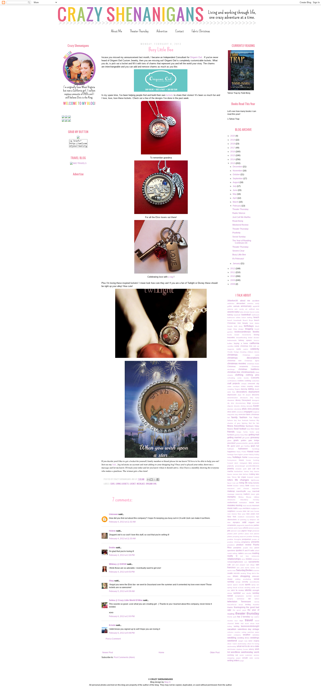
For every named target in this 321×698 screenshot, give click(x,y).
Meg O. (167, 682)
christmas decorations (243, 357)
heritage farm (232, 454)
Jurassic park (240, 469)
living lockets (122, 483)
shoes (235, 576)
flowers (230, 429)
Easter (256, 406)
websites (255, 635)
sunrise (249, 596)
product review (243, 545)
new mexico (232, 514)
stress (229, 593)
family (234, 417)
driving (243, 406)
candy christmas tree (243, 346)
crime (229, 386)
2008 (233, 284)
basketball (246, 315)
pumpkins (237, 548)
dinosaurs (244, 398)
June (235, 190)
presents (255, 542)
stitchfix (248, 590)
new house (254, 511)
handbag (255, 449)
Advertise (161, 31)
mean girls (255, 494)
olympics (236, 522)
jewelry (230, 468)
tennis (256, 602)
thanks (230, 607)
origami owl (151, 483)
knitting (252, 474)
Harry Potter (241, 452)
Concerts (255, 378)
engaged (248, 412)
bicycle (230, 326)
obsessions (232, 519)
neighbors (231, 511)
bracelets (231, 337)
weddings (254, 638)
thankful (256, 604)
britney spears (245, 340)
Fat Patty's (254, 417)
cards (238, 349)
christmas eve (234, 361)
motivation (243, 502)
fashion (243, 417)
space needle (238, 585)
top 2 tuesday (243, 617)
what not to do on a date (248, 646)
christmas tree (233, 372)
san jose (240, 568)
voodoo (237, 632)
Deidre (112, 547)
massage (230, 494)
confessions (232, 381)
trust (257, 623)
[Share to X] (154, 479)
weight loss (242, 641)
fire (254, 423)
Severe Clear (238, 251)
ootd (244, 522)
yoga (242, 661)
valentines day (244, 629)
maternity (238, 494)
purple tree (248, 548)
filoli (250, 423)
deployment (253, 392)
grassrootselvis (242, 443)
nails (235, 508)
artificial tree (254, 309)
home (244, 457)
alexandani (240, 303)
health (256, 452)
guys (253, 446)
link (114, 464)
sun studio (246, 593)
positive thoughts (234, 539)
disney (238, 400)
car (254, 346)
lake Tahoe (232, 477)
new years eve (252, 514)
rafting (234, 553)
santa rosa (231, 570)
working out (232, 655)
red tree (244, 556)
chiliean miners (253, 352)
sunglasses (239, 596)
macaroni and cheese (238, 488)
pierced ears (236, 531)
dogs (249, 403)
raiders (241, 553)
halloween (243, 449)
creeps (243, 383)
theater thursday (247, 613)
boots (229, 335)
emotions (240, 412)
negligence (255, 508)
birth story (238, 326)
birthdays (249, 326)
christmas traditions (248, 369)
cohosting (231, 378)
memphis (231, 497)
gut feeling (245, 446)
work (256, 652)
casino (245, 349)
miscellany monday (249, 500)
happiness (231, 452)
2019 (233, 140)
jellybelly (230, 466)
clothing (239, 374)
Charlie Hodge (233, 352)
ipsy (250, 463)
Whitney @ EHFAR (118, 564)
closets (230, 375)
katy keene (254, 471)
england (256, 412)
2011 (233, 272)
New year (241, 514)
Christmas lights (252, 361)
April (235, 198)
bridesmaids (232, 340)
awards (230, 312)
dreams (237, 406)
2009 (233, 280)
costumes (255, 381)
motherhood (232, 502)
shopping (245, 576)
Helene (112, 531)
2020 (233, 136)
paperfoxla (249, 525)
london (236, 486)
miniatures (231, 500)
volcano (230, 632)
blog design (238, 329)
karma (246, 471)
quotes (239, 550)
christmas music (253, 364)
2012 (233, 268)
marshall (255, 491)
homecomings (253, 457)
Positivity (236, 233)
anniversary (246, 306)
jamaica (256, 463)
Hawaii (250, 451)
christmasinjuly (248, 372)
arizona (230, 309)
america (250, 303)
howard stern (232, 463)
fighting (244, 423)
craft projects (233, 383)
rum (245, 562)
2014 (233, 159)
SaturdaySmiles (244, 570)
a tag (170, 277)
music (230, 508)
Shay (111, 581)
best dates (254, 323)
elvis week (231, 412)
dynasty (249, 406)
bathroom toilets (233, 317)
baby (237, 312)
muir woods (247, 505)
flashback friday (252, 426)
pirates (230, 534)
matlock (246, 494)
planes (256, 534)
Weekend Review (240, 225)
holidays (237, 457)
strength (255, 590)
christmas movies (236, 363)
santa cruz (254, 568)
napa (240, 508)
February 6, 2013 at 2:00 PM (122, 616)
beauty (245, 323)
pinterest (255, 531)
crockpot (236, 386)
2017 (233, 148)
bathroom (255, 315)
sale (229, 565)
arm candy (239, 309)
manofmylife (241, 491)
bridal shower (253, 337)
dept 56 (241, 395)
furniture (230, 435)
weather (246, 635)
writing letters (233, 660)
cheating (243, 352)
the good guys (239, 610)
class (257, 372)
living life (243, 483)
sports (247, 584)
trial (242, 623)
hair (257, 446)
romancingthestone (235, 562)
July (235, 186)
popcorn (243, 536)
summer (237, 593)
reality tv (232, 556)
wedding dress (243, 638)
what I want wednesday (236, 644)
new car (246, 511)
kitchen (245, 474)
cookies (240, 381)
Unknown (113, 514)
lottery (242, 486)
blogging (249, 329)
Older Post (215, 652)
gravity (251, 443)
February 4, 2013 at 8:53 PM (122, 572)
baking (230, 315)
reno (243, 559)
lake (257, 474)
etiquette (230, 414)
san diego (250, 565)
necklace (141, 483)
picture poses (254, 528)
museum (255, 505)
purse (256, 548)
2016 (233, 151)
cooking (248, 381)
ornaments (231, 525)
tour (236, 621)
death (257, 389)
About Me (116, 31)
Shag (249, 573)
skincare (255, 576)
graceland (231, 443)
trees (237, 623)
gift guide (246, 438)
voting (244, 632)
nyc (257, 517)
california (254, 343)
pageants (240, 525)
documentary (241, 403)
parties (256, 525)
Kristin (112, 625)
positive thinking (253, 536)
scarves (256, 570)
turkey (229, 626)
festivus (252, 420)
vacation (231, 629)
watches (250, 632)
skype (229, 579)
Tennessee (246, 601)
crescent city (253, 383)
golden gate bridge (250, 440)
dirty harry (254, 398)
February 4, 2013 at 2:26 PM (122, 555)
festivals (245, 420)
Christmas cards (251, 355)
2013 (233, 163)
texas (241, 604)
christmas (232, 354)
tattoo (257, 599)
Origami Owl (196, 57)
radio (252, 550)
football (242, 429)
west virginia (253, 641)
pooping (236, 536)
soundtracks (254, 582)
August (236, 182)
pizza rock (249, 534)
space (229, 585)
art (246, 309)
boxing (256, 335)
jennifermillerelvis (252, 466)
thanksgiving (239, 607)
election (230, 409)
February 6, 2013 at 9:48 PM (122, 633)
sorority (245, 582)
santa (247, 568)
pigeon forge (246, 531)
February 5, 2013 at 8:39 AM (122, 591)
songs (238, 582)
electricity (237, 409)
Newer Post (107, 652)
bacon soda (254, 312)
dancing (244, 389)
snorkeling (247, 579)
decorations (241, 392)
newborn (241, 517)
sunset (256, 596)
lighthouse (255, 480)
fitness (230, 426)
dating (251, 389)
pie (228, 531)
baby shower (244, 312)
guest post (235, 446)
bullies (229, 343)
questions (231, 550)
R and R (246, 550)
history (251, 454)
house (241, 460)
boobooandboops (243, 332)
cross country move (250, 386)
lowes (252, 486)
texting (248, 604)
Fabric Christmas (201, 31)
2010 (233, 276)
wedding (231, 637)
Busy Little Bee (239, 254)
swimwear (240, 599)
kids (240, 474)
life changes (242, 479)
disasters (230, 400)
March (236, 202)
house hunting (252, 460)
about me (245, 300)
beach (256, 317)
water (257, 632)
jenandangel (240, 466)
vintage (255, 629)
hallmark (230, 449)
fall (228, 417)
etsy (236, 414)
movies (231, 505)
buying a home (241, 343)
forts (248, 429)
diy (228, 403)
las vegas (242, 477)
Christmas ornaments (237, 366)
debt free (231, 392)
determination (232, 398)
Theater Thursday (139, 31)
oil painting (242, 519)
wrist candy (254, 658)
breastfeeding (241, 337)
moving (239, 505)
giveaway (254, 437)
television (232, 601)
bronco (256, 340)
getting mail (254, 434)
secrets (237, 573)
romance (255, 559)
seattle (230, 573)
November (238, 170)
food (236, 428)
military (256, 497)
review (249, 559)
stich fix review (237, 590)
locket (133, 483)
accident (255, 301)
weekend (232, 640)
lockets (169, 95)
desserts (255, 395)
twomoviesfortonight (250, 626)
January (237, 263)
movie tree (254, 502)
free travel (255, 429)
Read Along (237, 221)
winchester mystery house (237, 649)
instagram (243, 463)
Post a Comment (113, 639)
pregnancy (245, 542)
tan (249, 599)
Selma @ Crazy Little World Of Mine (126, 600)
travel (249, 620)
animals (236, 306)
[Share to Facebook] (157, 479)
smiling (237, 579)
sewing (243, 573)
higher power (243, 454)
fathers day (232, 420)
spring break (232, 587)
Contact (179, 31)
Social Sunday (239, 237)
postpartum (246, 539)
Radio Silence (238, 213)
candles (230, 346)
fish (257, 423)
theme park (231, 617)
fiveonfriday (239, 426)
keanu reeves (232, 474)
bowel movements (243, 335)
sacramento (253, 562)
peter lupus (238, 528)
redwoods (255, 556)
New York (231, 517)
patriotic (230, 528)
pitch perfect (239, 534)
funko (245, 432)
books (256, 331)
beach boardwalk (234, 320)
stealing (247, 587)
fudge (239, 432)
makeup (231, 491)
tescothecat (231, 604)
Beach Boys (248, 320)
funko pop (254, 432)
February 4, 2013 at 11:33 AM (122, 538)
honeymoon (232, 460)
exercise (242, 414)
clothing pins (252, 375)
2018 (233, 144)
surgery (230, 599)
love (247, 485)
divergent (255, 400)
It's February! (238, 258)
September (238, 178)
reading (255, 553)
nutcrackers (250, 517)
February (237, 206)
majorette (255, 488)
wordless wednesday (242, 652)
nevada (239, 511)
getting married (234, 437)
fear (239, 420)
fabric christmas (252, 414)
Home (161, 652)
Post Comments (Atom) (124, 657)
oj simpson (251, 519)
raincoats (247, 553)
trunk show (249, 623)
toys (241, 621)
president (231, 545)
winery (251, 649)
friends (231, 431)
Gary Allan (244, 435)
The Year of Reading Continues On (241, 241)
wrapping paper (234, 658)
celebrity (254, 348)
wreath (245, 658)
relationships (234, 558)
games (237, 435)
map (249, 491)
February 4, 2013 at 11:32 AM (122, 522)
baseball (237, 315)
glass (229, 440)
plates (229, 536)
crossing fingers (233, 389)
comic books (243, 378)
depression (231, 395)
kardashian (238, 471)
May (235, 194)
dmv (232, 403)
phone (245, 528)
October (236, 174)
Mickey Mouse (244, 497)
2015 (233, 155)
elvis (113, 483)
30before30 (232, 300)
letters (230, 480)
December (238, 166)
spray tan (255, 585)
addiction (230, 303)
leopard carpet (253, 477)
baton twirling (247, 317)
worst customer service (249, 655)
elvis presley (253, 409)
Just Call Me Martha (241, 217)
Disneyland (246, 400)
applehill (256, 306)
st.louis (240, 587)
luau (257, 486)
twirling (236, 626)
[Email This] (148, 479)
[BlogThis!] (151, 479)
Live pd (235, 483)
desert (248, 395)
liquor (229, 483)
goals (236, 440)
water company (234, 635)
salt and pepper (238, 565)
